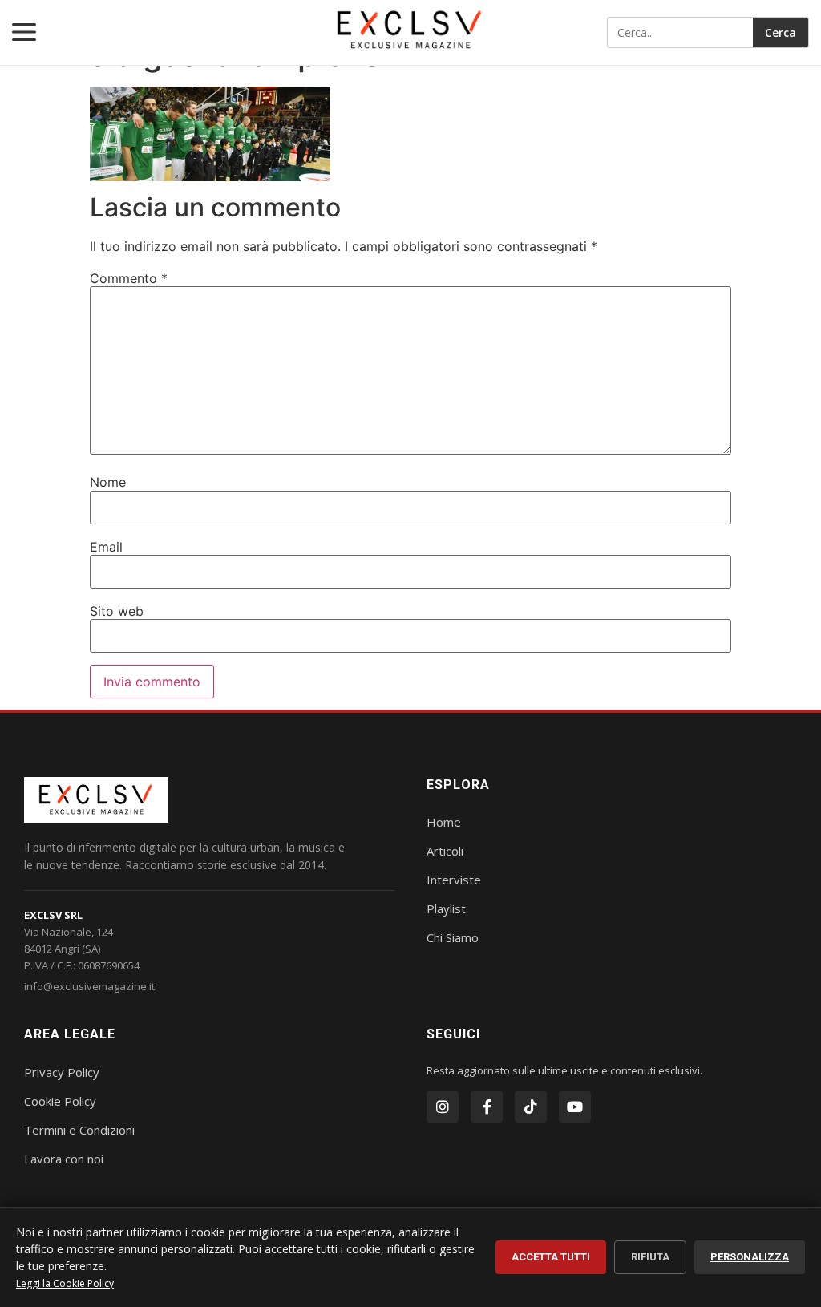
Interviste (454, 880)
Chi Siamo (453, 937)
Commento (129, 278)
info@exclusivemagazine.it (89, 986)
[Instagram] (443, 1107)
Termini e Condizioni (79, 1130)
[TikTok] (531, 1107)
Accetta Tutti (551, 1257)
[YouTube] (575, 1107)
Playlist (446, 908)
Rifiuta (650, 1257)
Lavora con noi (63, 1159)
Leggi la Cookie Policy (65, 1283)
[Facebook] (487, 1107)
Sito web (117, 611)
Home (444, 822)
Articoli (445, 851)
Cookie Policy (60, 1101)
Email (106, 546)
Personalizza (749, 1257)
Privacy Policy (61, 1072)
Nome (108, 481)
